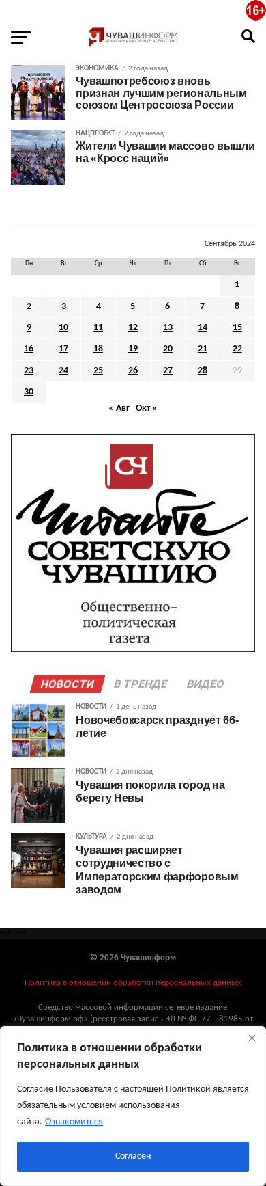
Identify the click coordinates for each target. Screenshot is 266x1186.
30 (28, 392)
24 (63, 371)
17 (63, 349)
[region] (133, 1106)
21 (202, 349)
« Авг (119, 408)
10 (63, 328)
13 (168, 328)
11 (98, 328)
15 (237, 328)
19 (133, 349)
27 (168, 371)
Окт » (147, 408)
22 (237, 349)
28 (202, 371)
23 (28, 371)
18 (98, 349)
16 (28, 349)
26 (133, 371)
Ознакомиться (74, 1122)
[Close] (251, 1037)
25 (98, 371)
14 (202, 328)
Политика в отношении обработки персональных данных (133, 982)
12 (133, 328)
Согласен (133, 1156)
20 (168, 349)
